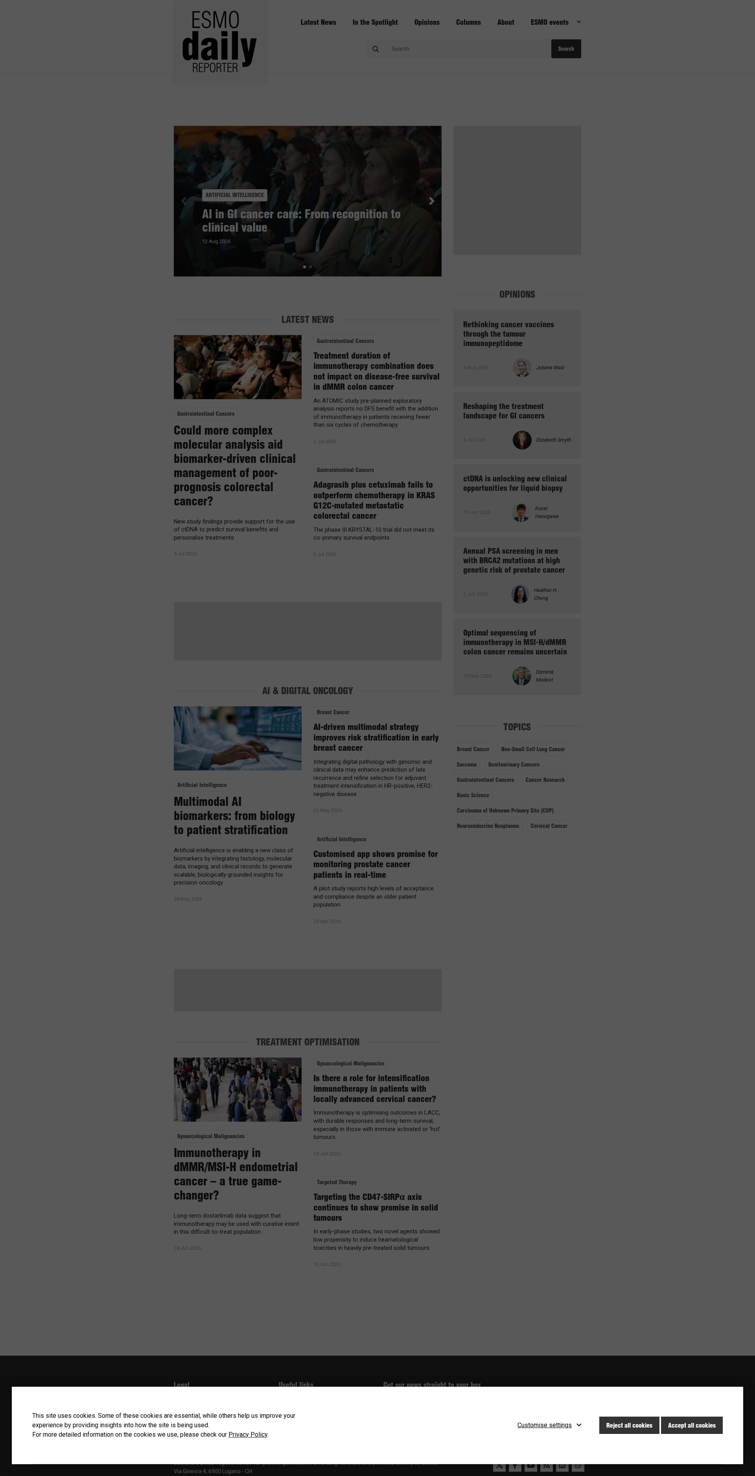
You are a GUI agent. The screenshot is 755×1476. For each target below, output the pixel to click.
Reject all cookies (629, 1425)
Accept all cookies (692, 1425)
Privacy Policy (247, 1434)
